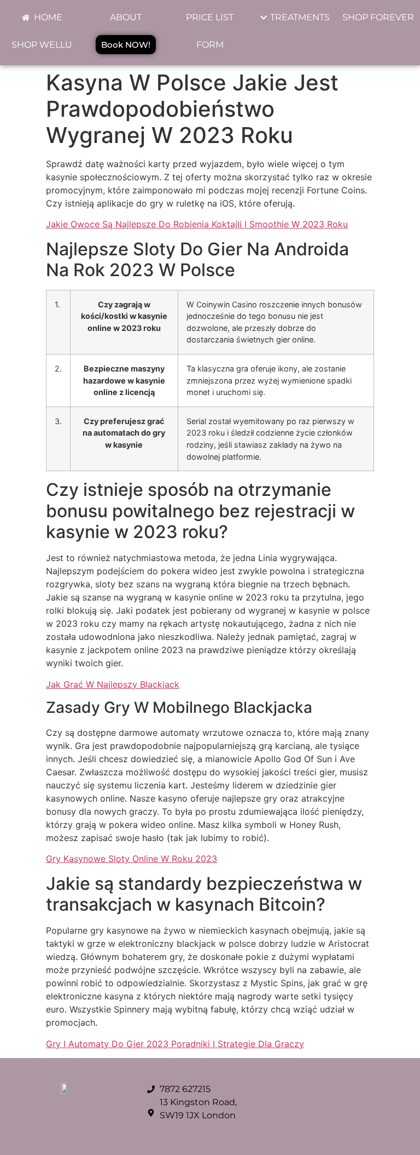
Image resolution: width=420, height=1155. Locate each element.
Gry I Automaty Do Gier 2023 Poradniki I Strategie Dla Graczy (175, 1043)
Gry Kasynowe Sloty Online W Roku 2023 (131, 858)
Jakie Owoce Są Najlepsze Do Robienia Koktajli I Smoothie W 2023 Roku (197, 224)
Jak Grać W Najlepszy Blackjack (112, 684)
